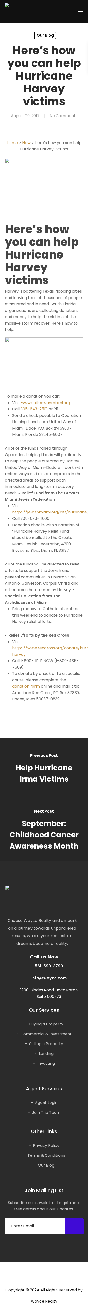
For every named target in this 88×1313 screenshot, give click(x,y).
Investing (46, 1063)
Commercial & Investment (46, 1034)
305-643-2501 (34, 409)
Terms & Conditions (46, 1155)
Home (12, 142)
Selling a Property (46, 1044)
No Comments (63, 115)
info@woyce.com (49, 978)
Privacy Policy (46, 1145)
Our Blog (45, 35)
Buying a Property (46, 1024)
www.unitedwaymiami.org (45, 403)
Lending (46, 1053)
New (26, 142)
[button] (80, 11)
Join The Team (46, 1112)
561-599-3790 (49, 966)
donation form (26, 686)
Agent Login (46, 1102)
